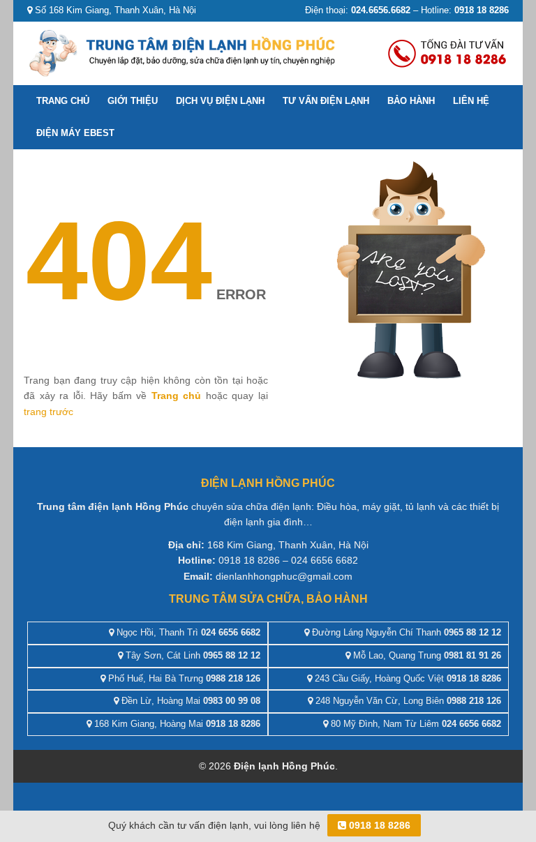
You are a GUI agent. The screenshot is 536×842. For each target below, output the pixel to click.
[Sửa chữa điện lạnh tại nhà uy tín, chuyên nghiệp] (184, 52)
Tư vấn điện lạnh (326, 101)
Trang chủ (62, 101)
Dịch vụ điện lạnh (220, 101)
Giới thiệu (132, 101)
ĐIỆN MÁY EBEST (75, 133)
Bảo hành (411, 101)
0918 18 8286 (378, 825)
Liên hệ (471, 101)
